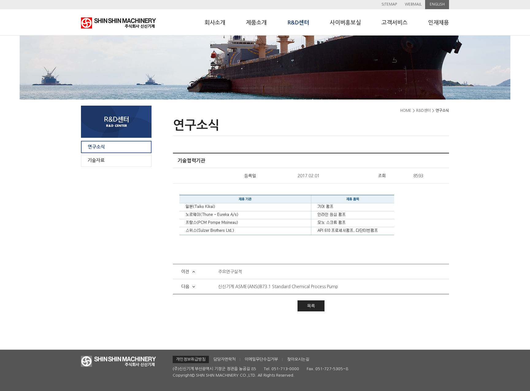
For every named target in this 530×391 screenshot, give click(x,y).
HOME (405, 110)
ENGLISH (437, 4)
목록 (311, 306)
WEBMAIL (413, 4)
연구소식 (96, 147)
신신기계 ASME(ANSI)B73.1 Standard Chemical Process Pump (278, 286)
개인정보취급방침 (190, 359)
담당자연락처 (224, 359)
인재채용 (438, 22)
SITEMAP (389, 4)
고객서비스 (395, 22)
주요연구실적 (230, 271)
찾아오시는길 (298, 359)
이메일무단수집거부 (261, 359)
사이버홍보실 (345, 22)
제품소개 (256, 22)
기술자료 (96, 160)
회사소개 (215, 22)
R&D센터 (298, 22)
